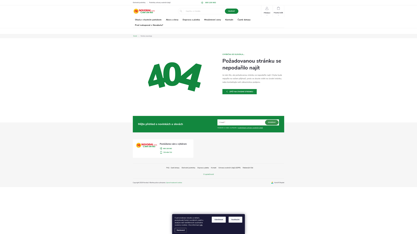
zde (201, 225)
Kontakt (213, 168)
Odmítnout (218, 219)
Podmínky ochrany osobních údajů (159, 3)
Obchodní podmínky (139, 3)
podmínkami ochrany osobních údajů (250, 128)
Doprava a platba (203, 168)
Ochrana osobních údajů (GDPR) (229, 168)
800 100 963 (167, 149)
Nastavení (181, 230)
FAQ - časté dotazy (172, 168)
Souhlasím (235, 219)
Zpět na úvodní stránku (241, 91)
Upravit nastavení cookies (174, 183)
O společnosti (208, 174)
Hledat (231, 11)
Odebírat (272, 122)
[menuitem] (148, 19)
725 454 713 (167, 152)
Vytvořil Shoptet (279, 183)
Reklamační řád (248, 168)
